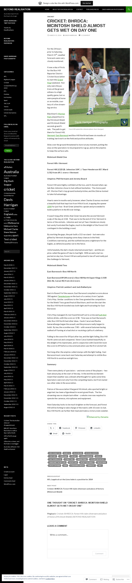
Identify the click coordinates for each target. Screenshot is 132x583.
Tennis (6, 107)
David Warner (9, 195)
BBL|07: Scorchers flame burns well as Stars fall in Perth (10, 430)
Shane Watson (10, 232)
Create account (9, 472)
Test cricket (10, 239)
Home (47, 9)
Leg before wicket (97, 459)
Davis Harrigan (71, 35)
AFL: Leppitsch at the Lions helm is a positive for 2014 (70, 478)
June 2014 (7, 339)
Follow (8, 151)
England (8, 214)
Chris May (63, 456)
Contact (79, 9)
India (8, 217)
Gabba (15, 214)
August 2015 (8, 296)
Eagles (98, 456)
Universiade (8, 110)
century (52, 456)
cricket (74, 456)
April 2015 (7, 308)
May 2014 (7, 342)
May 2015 (7, 305)
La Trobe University (10, 220)
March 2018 (8, 265)
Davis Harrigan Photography (113, 9)
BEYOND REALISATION (17, 9)
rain (65, 465)
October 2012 (9, 401)
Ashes (9, 167)
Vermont (51, 135)
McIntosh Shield (87, 462)
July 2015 (7, 299)
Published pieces (92, 9)
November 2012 (9, 398)
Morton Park (54, 465)
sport (15, 235)
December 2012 (9, 395)
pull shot (102, 315)
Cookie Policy (50, 579)
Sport (5, 100)
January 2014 (8, 355)
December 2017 (9, 268)
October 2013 (9, 364)
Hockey (6, 94)
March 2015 (8, 311)
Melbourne (101, 462)
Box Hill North (92, 453)
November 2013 (9, 361)
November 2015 (9, 287)
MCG (5, 223)
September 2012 (9, 404)
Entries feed (8, 478)
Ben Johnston (54, 453)
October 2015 (9, 290)
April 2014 (7, 345)
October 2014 (9, 327)
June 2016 (7, 274)
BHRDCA (67, 453)
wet (100, 465)
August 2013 (8, 370)
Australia (11, 171)
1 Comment (85, 35)
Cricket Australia (9, 193)
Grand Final (82, 459)
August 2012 (8, 407)
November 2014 (9, 324)
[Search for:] (12, 251)
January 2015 (8, 318)
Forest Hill (69, 459)
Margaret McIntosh (57, 462)
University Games (10, 113)
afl (5, 167)
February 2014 (9, 352)
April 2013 (7, 383)
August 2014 (8, 333)
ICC (5, 217)
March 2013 (8, 386)
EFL (5, 91)
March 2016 (8, 277)
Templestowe (64, 296)
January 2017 (8, 271)
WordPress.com (9, 484)
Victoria (15, 242)
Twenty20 (8, 242)
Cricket (50, 17)
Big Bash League (9, 79)
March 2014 (8, 349)
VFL (5, 116)
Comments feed (9, 481)
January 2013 (8, 392)
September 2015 (9, 293)
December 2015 (9, 284)
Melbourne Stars (11, 226)
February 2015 (9, 314)
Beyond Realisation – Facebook (9, 41)
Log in (6, 475)
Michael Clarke (11, 229)
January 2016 (8, 280)
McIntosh (73, 462)
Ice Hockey (7, 97)
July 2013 (7, 373)
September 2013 (9, 367)
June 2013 (7, 376)
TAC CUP (7, 103)
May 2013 (7, 379)
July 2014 (7, 336)
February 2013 (9, 389)
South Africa (8, 236)
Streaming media (77, 465)
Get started (87, 3)
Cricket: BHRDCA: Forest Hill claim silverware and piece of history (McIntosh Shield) (75, 489)
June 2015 (7, 302)
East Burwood (62, 135)
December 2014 (9, 321)
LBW (49, 206)
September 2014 (9, 330)
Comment (99, 553)
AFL (5, 76)
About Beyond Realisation (63, 9)
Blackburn (78, 453)
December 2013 (9, 358)
